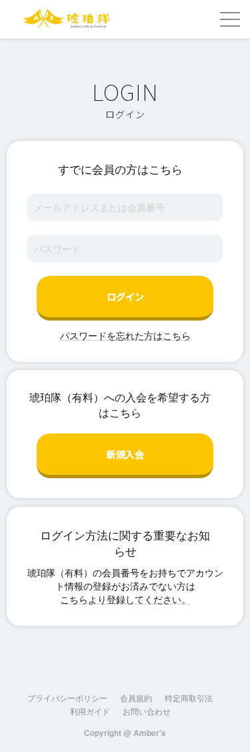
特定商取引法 (189, 697)
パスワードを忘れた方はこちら (125, 335)
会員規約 (136, 697)
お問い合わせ (147, 711)
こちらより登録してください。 (125, 599)
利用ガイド (90, 711)
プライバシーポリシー (67, 697)
